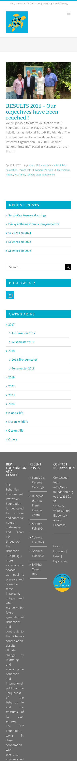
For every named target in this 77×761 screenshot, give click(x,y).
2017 (11, 324)
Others (12, 439)
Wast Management (45, 174)
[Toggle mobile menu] (69, 13)
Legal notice (60, 561)
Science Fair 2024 (19, 233)
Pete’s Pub (19, 174)
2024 (11, 404)
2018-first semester (24, 359)
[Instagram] (10, 295)
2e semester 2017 (23, 342)
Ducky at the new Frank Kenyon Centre (33, 224)
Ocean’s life (15, 430)
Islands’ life (15, 413)
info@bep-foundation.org (55, 3)
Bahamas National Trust (48, 165)
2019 (11, 377)
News (56, 546)
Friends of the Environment (33, 170)
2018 (11, 351)
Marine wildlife (18, 422)
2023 (11, 395)
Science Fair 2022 (19, 251)
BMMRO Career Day (37, 569)
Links (56, 556)
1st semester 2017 (23, 333)
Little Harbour (62, 170)
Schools (30, 174)
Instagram (58, 551)
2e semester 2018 (23, 368)
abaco (32, 165)
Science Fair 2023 (19, 242)
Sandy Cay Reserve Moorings (27, 215)
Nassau (9, 174)
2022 (11, 386)
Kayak (51, 170)
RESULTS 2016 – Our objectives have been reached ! (38, 83)
